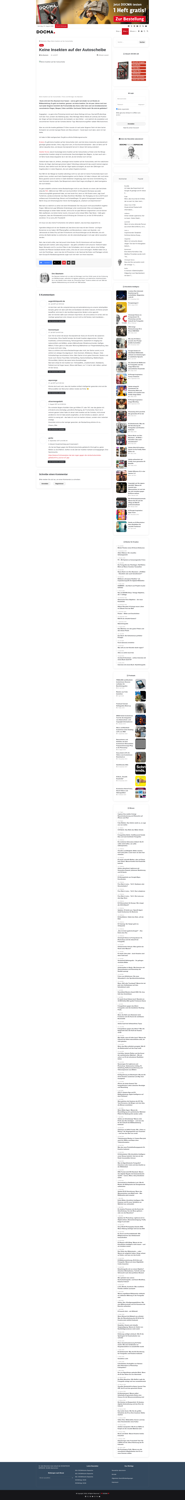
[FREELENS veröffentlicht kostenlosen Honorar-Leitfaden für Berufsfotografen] (140, 684)
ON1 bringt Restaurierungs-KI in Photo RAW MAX (135, 329)
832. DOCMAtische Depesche (84, 1476)
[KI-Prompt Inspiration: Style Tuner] (121, 515)
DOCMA (105, 1493)
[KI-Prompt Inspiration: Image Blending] (121, 404)
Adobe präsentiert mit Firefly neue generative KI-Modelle (137, 461)
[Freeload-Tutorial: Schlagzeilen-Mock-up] (140, 708)
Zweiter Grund (44, 152)
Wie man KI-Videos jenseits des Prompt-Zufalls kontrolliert (135, 341)
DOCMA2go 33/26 (80, 1483)
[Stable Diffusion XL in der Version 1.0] (121, 475)
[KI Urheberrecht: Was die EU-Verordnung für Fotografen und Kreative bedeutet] (121, 428)
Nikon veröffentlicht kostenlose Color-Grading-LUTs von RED (125, 729)
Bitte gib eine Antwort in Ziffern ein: (128, 113)
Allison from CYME (130, 205)
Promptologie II (133, 303)
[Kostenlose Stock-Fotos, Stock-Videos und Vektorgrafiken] (140, 793)
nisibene (127, 213)
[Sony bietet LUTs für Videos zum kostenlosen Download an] (140, 757)
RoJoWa (126, 186)
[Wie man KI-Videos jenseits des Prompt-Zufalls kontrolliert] (121, 343)
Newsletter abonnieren (119, 1470)
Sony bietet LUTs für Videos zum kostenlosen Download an (124, 755)
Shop (117, 31)
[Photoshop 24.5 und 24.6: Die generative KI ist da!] (121, 416)
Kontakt (114, 1474)
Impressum (115, 1482)
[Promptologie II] (121, 307)
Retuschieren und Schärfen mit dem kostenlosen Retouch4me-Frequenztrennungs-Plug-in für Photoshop (125, 743)
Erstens (41, 142)
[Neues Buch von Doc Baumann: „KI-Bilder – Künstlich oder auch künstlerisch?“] (121, 440)
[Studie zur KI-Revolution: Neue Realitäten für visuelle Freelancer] (121, 526)
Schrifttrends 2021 (122, 765)
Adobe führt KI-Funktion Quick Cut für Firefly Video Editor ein (137, 449)
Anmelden (131, 124)
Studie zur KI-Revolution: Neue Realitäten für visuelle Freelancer (136, 524)
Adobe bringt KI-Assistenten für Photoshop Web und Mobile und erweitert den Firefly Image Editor (136, 390)
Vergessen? (141, 104)
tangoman (127, 239)
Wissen (132, 31)
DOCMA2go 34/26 (80, 1480)
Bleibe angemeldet (123, 109)
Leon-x (126, 230)
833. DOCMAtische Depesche (84, 1473)
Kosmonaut (127, 249)
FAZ (46, 191)
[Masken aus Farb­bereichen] (140, 696)
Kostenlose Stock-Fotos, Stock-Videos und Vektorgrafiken (124, 790)
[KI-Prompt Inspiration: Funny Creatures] (121, 379)
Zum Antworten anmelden (56, 321)
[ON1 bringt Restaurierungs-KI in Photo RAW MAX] (121, 331)
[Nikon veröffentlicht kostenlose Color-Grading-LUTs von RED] (140, 732)
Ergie (125, 196)
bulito (126, 268)
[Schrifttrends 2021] (140, 769)
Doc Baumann (44, 55)
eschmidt (127, 222)
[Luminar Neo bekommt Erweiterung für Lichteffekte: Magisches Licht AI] (121, 295)
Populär (140, 179)
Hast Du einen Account (131, 128)
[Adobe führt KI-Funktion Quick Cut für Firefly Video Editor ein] (121, 452)
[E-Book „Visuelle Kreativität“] (140, 781)
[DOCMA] (45, 32)
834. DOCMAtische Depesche (84, 1470)
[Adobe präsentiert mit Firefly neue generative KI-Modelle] (121, 463)
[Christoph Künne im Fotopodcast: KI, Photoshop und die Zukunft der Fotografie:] (121, 319)
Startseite (43, 41)
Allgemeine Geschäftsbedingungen (122, 1478)
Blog (124, 31)
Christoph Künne (129, 260)
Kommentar (123, 179)
